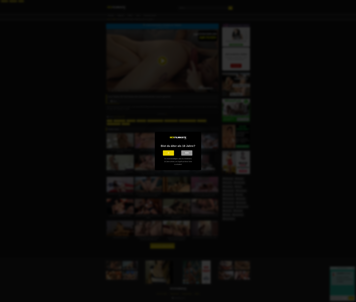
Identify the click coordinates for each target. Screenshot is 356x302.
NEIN (187, 153)
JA (168, 153)
